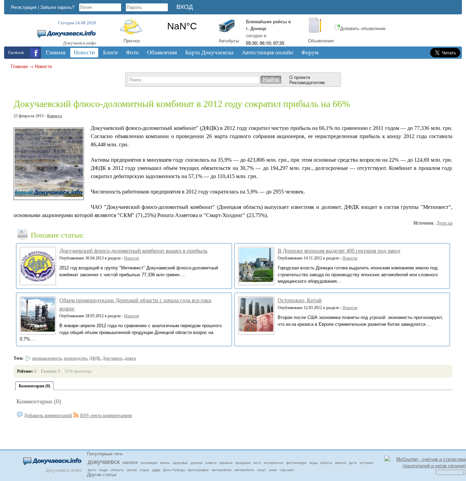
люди (103, 469)
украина (226, 462)
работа (326, 462)
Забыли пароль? (57, 7)
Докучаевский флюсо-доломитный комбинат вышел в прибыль (133, 251)
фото (92, 469)
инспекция (149, 462)
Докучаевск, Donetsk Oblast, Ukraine (182, 26)
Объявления (321, 40)
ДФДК (94, 358)
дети (353, 462)
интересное (273, 462)
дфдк (156, 469)
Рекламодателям (307, 82)
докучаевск (104, 461)
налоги (130, 461)
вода (314, 462)
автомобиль (244, 469)
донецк (196, 462)
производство (75, 358)
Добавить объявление (362, 28)
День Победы (174, 469)
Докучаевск (112, 358)
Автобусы (229, 40)
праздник (242, 462)
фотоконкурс (296, 462)
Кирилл (54, 115)
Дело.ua (444, 223)
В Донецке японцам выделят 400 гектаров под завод (339, 251)
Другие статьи (101, 474)
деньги (130, 358)
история (366, 462)
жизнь (165, 462)
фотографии (198, 469)
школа (132, 469)
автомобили (222, 469)
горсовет (287, 469)
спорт (261, 469)
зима (273, 469)
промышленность (47, 358)
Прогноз (131, 40)
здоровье (180, 462)
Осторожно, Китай (300, 300)
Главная (19, 66)
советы (211, 462)
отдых (144, 469)
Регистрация (24, 7)
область (117, 469)
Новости (43, 66)
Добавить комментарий (48, 415)
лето (257, 462)
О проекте (299, 77)
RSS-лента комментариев (106, 415)
